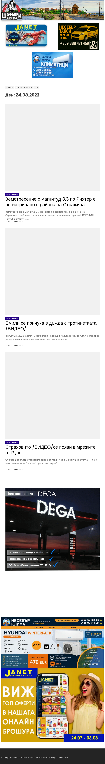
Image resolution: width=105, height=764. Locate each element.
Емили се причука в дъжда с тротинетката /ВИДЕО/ (51, 326)
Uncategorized (12, 194)
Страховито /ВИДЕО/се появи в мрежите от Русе (50, 450)
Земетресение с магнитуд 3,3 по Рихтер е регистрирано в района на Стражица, (50, 202)
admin (7, 222)
